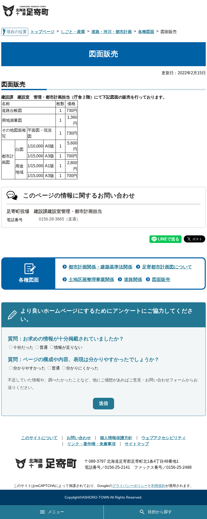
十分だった (23, 347)
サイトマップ (137, 444)
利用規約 (158, 486)
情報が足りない (68, 347)
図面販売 (161, 279)
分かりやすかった (29, 368)
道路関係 (133, 279)
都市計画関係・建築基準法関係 (100, 266)
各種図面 (146, 32)
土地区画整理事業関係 (91, 279)
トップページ (42, 32)
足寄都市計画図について (167, 266)
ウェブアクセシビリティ (163, 438)
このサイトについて (39, 438)
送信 (103, 403)
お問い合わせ (79, 438)
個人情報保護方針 (116, 438)
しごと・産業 (73, 32)
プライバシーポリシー (130, 486)
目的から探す (160, 512)
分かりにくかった (82, 368)
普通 (44, 347)
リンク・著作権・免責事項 (91, 444)
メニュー (56, 512)
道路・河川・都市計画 (111, 32)
